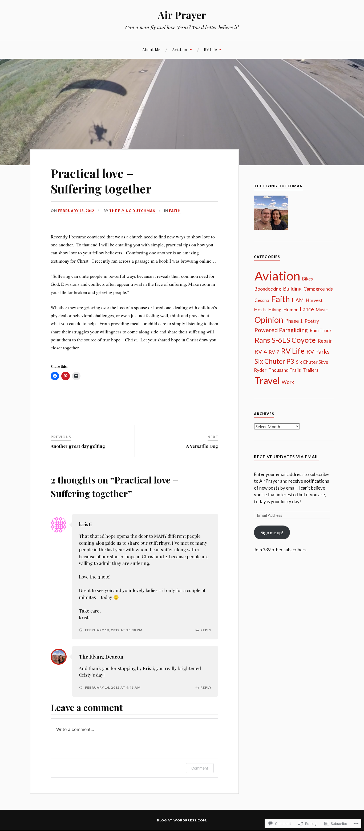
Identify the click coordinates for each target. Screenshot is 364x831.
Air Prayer (182, 15)
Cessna (261, 300)
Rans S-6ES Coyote (285, 340)
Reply (206, 630)
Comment (199, 768)
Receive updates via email (286, 456)
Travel (267, 380)
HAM (298, 300)
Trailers (310, 370)
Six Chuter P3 (274, 361)
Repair (325, 341)
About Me (151, 49)
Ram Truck (321, 330)
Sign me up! (272, 532)
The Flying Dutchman (132, 211)
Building (292, 289)
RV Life (210, 49)
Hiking (274, 309)
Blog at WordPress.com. (182, 820)
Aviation (179, 49)
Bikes (307, 279)
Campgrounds (318, 289)
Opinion (268, 320)
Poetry (312, 321)
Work (288, 382)
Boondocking (267, 289)
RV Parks (318, 351)
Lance (307, 309)
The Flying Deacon (101, 656)
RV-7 (274, 352)
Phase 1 (294, 321)
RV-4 (260, 351)
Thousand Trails (284, 370)
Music (321, 309)
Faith (175, 211)
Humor (290, 309)
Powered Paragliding (281, 329)
